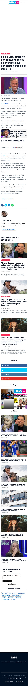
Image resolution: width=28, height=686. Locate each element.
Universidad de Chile (17, 595)
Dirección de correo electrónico (10, 575)
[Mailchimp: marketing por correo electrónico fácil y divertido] (12, 585)
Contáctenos (9, 683)
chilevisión (10, 597)
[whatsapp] (12, 205)
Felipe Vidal (4, 104)
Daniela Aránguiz (6, 599)
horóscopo (18, 597)
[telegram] (9, 205)
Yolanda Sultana (6, 595)
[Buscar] (24, 2)
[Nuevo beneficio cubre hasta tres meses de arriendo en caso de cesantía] (14, 498)
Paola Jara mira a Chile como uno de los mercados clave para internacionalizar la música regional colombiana (13, 341)
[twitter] (5, 205)
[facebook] (2, 205)
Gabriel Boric (12, 593)
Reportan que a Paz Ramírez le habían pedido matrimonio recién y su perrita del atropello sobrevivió (14, 303)
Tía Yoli (4, 597)
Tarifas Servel (19, 681)
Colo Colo (4, 593)
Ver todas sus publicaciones (8, 229)
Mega (14, 599)
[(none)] (4, 214)
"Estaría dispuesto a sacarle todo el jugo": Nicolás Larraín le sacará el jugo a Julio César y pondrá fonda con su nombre (13, 266)
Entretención (7, 240)
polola (11, 199)
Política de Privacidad (20, 683)
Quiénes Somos (9, 681)
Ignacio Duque (5, 71)
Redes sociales (21, 593)
